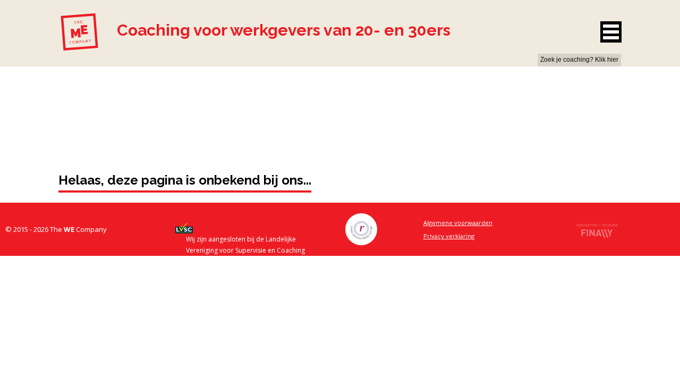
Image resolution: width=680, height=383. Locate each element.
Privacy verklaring (448, 236)
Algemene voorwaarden (457, 223)
